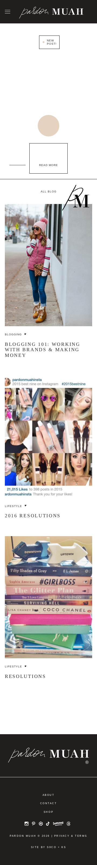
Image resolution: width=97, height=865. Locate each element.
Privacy (62, 836)
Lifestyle (13, 506)
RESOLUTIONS (25, 676)
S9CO (51, 847)
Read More (48, 165)
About (49, 795)
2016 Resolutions (33, 515)
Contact (48, 803)
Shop (48, 812)
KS (63, 847)
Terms (81, 836)
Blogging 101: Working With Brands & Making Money (42, 350)
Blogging (13, 334)
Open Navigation (7, 12)
